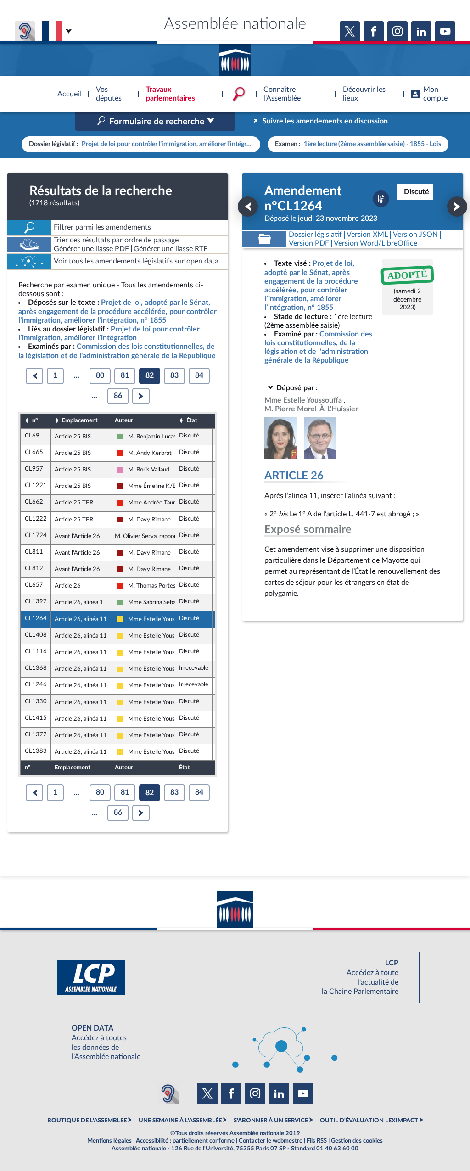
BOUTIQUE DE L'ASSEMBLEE (87, 1120)
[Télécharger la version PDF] (381, 198)
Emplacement (80, 420)
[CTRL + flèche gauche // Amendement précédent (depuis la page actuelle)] (248, 206)
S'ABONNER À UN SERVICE (271, 1120)
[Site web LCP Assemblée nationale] (235, 977)
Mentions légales (109, 1140)
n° (35, 420)
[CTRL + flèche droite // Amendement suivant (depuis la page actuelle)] (457, 206)
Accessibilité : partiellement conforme (185, 1140)
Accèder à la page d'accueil (235, 56)
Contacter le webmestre (270, 1140)
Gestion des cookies (357, 1140)
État (191, 420)
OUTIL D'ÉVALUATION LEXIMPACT (369, 1120)
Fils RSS (317, 1140)
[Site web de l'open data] (235, 1042)
